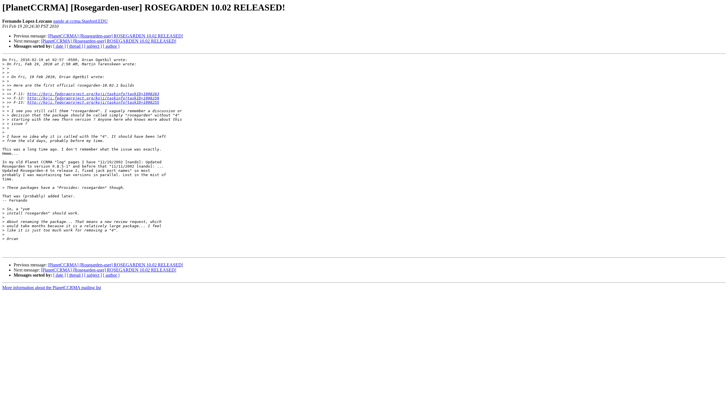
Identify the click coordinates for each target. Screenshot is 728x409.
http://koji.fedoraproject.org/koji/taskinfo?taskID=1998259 (93, 98)
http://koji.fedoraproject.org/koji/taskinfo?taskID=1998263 (93, 94)
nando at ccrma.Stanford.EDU (80, 21)
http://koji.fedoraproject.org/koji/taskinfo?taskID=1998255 (93, 102)
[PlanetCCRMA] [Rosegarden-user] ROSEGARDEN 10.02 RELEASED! (115, 36)
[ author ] (111, 46)
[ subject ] (93, 46)
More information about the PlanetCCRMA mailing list (51, 287)
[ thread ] (75, 46)
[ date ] (59, 46)
